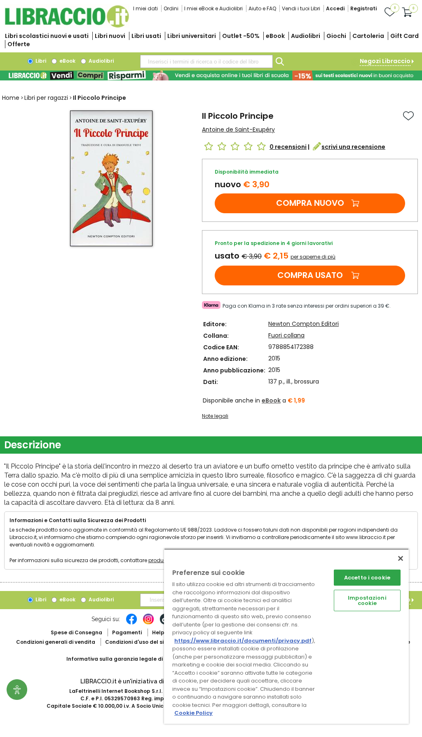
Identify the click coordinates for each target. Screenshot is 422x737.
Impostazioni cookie (367, 600)
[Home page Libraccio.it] (66, 25)
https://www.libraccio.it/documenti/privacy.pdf (243, 641)
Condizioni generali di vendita (55, 641)
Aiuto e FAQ (262, 8)
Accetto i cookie (367, 578)
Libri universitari (191, 36)
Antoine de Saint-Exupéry (238, 129)
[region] (286, 636)
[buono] (211, 75)
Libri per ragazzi (46, 98)
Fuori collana (286, 335)
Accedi (335, 8)
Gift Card (404, 36)
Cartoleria (368, 36)
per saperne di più (313, 256)
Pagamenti (127, 632)
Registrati (363, 8)
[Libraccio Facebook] (131, 623)
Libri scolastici (47, 36)
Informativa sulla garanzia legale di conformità (130, 658)
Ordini (171, 8)
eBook (275, 36)
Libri (40, 60)
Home (10, 98)
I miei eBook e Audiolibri (213, 8)
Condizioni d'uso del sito (137, 641)
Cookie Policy (193, 713)
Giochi (336, 36)
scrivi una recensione (353, 147)
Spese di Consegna (76, 632)
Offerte (18, 44)
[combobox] (206, 61)
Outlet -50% (241, 36)
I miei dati (145, 8)
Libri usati (146, 36)
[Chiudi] (400, 558)
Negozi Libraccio (385, 61)
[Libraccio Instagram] (148, 623)
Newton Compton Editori (303, 324)
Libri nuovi (110, 36)
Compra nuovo (310, 203)
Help (158, 632)
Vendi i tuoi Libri (301, 8)
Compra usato (310, 275)
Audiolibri (305, 36)
